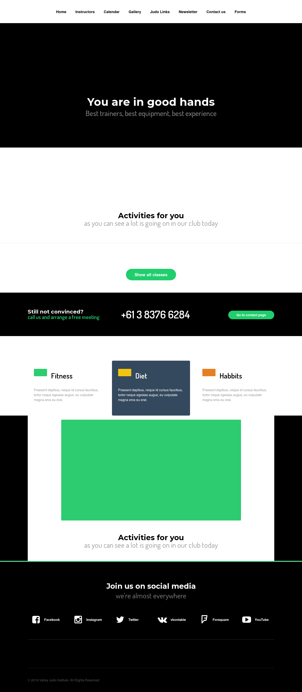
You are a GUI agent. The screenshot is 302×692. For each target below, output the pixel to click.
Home (61, 11)
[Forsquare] (213, 624)
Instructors (85, 11)
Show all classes (151, 274)
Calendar (112, 11)
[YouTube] (254, 624)
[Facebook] (45, 624)
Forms (240, 11)
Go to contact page (251, 314)
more (20, 182)
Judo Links (160, 11)
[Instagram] (87, 624)
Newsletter (188, 11)
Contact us (216, 11)
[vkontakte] (171, 624)
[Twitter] (126, 624)
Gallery (135, 11)
